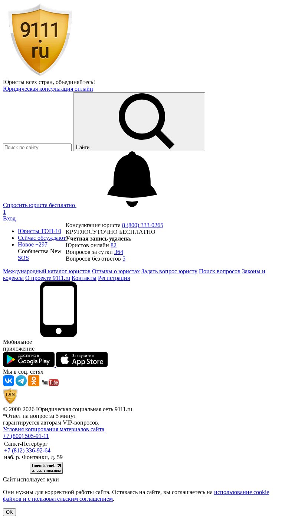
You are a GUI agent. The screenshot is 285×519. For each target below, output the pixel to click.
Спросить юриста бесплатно (39, 205)
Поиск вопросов (219, 271)
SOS (23, 258)
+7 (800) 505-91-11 (26, 436)
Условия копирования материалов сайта (53, 429)
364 (118, 252)
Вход (9, 218)
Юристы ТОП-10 (39, 231)
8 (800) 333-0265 (142, 225)
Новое (33, 244)
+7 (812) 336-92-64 (27, 450)
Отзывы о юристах (116, 271)
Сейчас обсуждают (42, 238)
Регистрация (114, 278)
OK (9, 512)
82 (114, 245)
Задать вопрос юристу (169, 271)
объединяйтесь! (75, 82)
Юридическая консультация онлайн (48, 89)
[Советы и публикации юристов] (40, 75)
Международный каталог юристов (47, 271)
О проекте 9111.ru (47, 278)
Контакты (84, 278)
